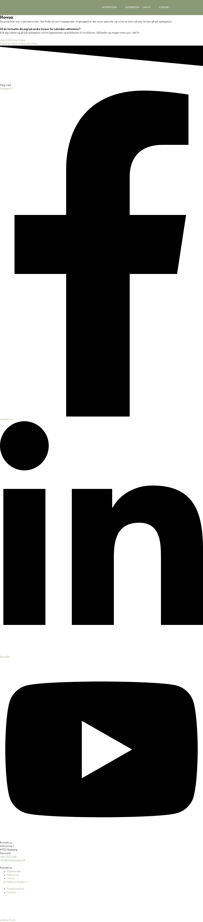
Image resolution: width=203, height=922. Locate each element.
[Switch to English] (181, 7)
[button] (118, 7)
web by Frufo (7, 920)
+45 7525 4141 (8, 857)
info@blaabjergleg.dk (13, 860)
